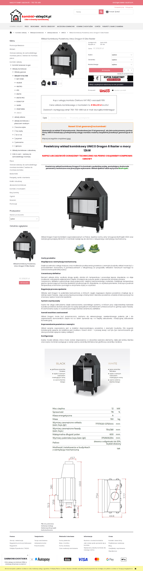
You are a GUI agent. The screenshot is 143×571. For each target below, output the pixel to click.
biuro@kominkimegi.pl (104, 109)
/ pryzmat (18, 138)
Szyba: (90, 55)
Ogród (12, 196)
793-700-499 (76, 109)
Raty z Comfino (64, 543)
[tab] (45, 118)
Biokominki (14, 174)
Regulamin (13, 546)
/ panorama (18, 142)
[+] (131, 70)
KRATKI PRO (21, 98)
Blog (110, 546)
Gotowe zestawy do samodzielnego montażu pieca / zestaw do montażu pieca (23, 55)
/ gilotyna (17, 146)
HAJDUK (19, 83)
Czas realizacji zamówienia (68, 548)
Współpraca (113, 551)
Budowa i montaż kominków (93, 541)
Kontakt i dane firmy (115, 541)
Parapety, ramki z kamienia (20, 177)
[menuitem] (17, 27)
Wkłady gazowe (20, 72)
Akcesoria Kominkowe (18, 185)
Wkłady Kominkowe (19, 69)
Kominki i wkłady (16, 62)
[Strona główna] (31, 15)
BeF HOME (20, 79)
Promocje (13, 204)
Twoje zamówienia (40, 541)
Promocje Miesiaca (17, 45)
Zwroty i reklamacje (16, 541)
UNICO (19, 113)
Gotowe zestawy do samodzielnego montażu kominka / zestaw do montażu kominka (23, 167)
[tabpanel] (87, 326)
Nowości (13, 200)
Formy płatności (64, 541)
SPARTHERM (21, 109)
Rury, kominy (14, 193)
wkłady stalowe (21, 76)
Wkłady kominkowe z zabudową (23, 150)
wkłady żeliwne (19, 117)
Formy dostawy (64, 546)
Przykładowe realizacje (116, 543)
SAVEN (19, 105)
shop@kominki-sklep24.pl (123, 2)
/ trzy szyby (18, 131)
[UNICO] (104, 91)
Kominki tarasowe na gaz (21, 65)
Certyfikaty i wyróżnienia (117, 548)
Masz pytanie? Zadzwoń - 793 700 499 (25, 2)
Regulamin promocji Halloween (20, 543)
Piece (12, 161)
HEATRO (19, 86)
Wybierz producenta (17, 215)
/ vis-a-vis (18, 135)
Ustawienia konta (40, 543)
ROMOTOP (20, 101)
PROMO (12, 49)
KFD (18, 90)
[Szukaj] (101, 11)
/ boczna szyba (20, 127)
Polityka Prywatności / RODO (19, 548)
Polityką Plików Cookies (58, 569)
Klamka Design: (93, 64)
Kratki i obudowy (16, 181)
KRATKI (19, 94)
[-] (124, 70)
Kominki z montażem (17, 189)
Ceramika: (91, 60)
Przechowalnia (39, 546)
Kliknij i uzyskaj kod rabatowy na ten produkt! (106, 84)
